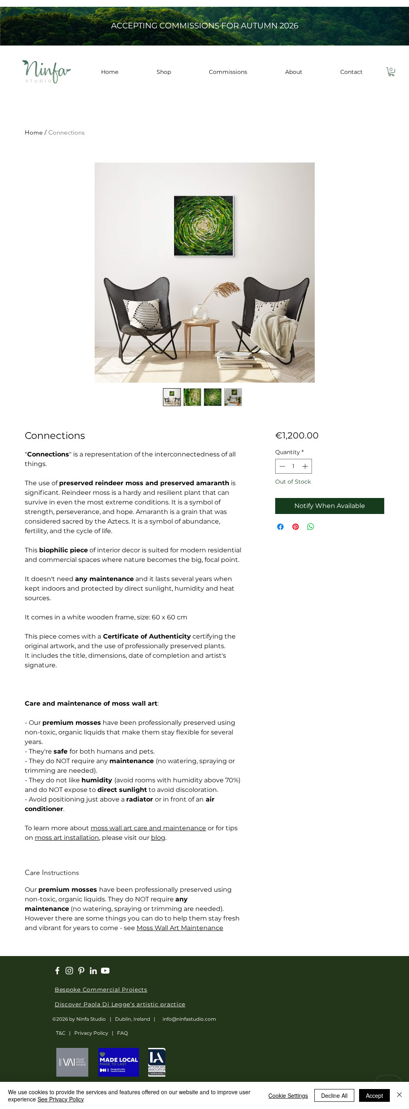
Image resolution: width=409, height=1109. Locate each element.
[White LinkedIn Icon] (93, 971)
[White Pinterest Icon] (81, 971)
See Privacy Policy (61, 1099)
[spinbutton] (293, 466)
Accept (374, 1095)
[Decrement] (281, 466)
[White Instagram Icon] (69, 971)
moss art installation (67, 837)
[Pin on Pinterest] (295, 527)
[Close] (399, 1095)
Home (34, 132)
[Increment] (306, 466)
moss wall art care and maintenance (148, 828)
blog (158, 837)
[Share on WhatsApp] (311, 527)
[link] (391, 71)
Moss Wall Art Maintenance (180, 928)
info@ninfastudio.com (189, 1019)
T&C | (63, 1033)
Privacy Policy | (95, 1033)
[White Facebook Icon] (57, 971)
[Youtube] (105, 971)
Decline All (334, 1095)
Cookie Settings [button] (288, 1095)
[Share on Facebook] (280, 527)
